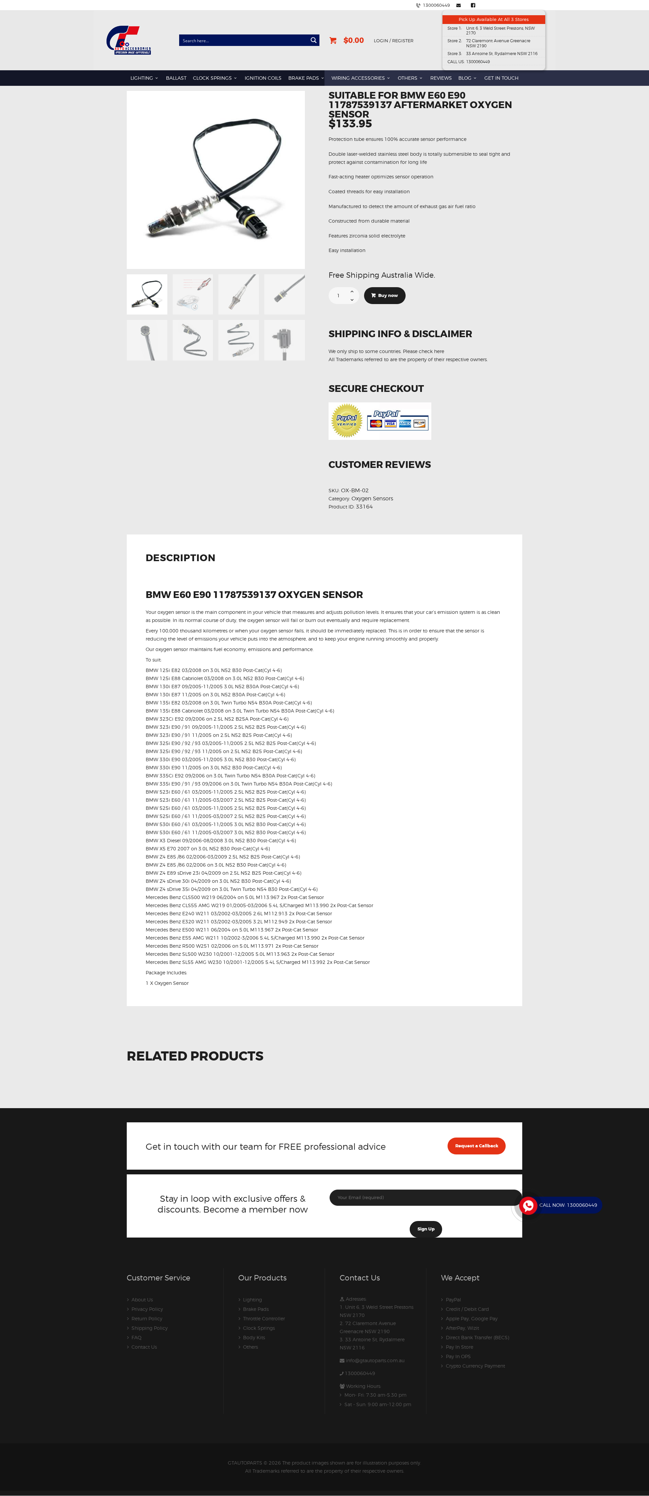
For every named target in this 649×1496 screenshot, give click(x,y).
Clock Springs (259, 1328)
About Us (142, 1299)
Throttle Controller (264, 1318)
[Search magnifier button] (313, 40)
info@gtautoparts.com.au (375, 1360)
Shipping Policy (149, 1328)
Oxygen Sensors (372, 498)
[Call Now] (527, 1205)
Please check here (423, 351)
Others (250, 1347)
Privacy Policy (147, 1309)
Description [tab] (181, 558)
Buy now (388, 295)
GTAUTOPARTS (245, 1463)
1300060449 (360, 1373)
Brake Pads (256, 1309)
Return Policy (146, 1318)
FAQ (136, 1337)
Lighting (252, 1299)
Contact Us (144, 1347)
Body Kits (254, 1337)
